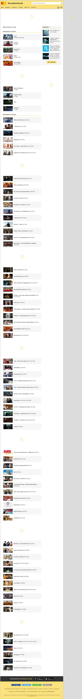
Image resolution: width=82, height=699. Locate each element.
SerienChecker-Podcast (32, 688)
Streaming (14, 7)
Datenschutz (11, 691)
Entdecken (7, 7)
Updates (24, 688)
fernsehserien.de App (25, 678)
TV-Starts (20, 7)
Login (61, 7)
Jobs (28, 691)
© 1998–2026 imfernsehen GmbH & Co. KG (13, 688)
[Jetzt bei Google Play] (39, 678)
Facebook (44, 691)
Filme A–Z (33, 7)
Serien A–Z (27, 7)
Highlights (45, 27)
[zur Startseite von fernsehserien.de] (3, 3)
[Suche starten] (61, 3)
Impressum (56, 688)
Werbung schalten (33, 691)
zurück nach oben (50, 691)
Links (39, 691)
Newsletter (40, 688)
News (2, 7)
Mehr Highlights (51, 62)
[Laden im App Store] (49, 678)
